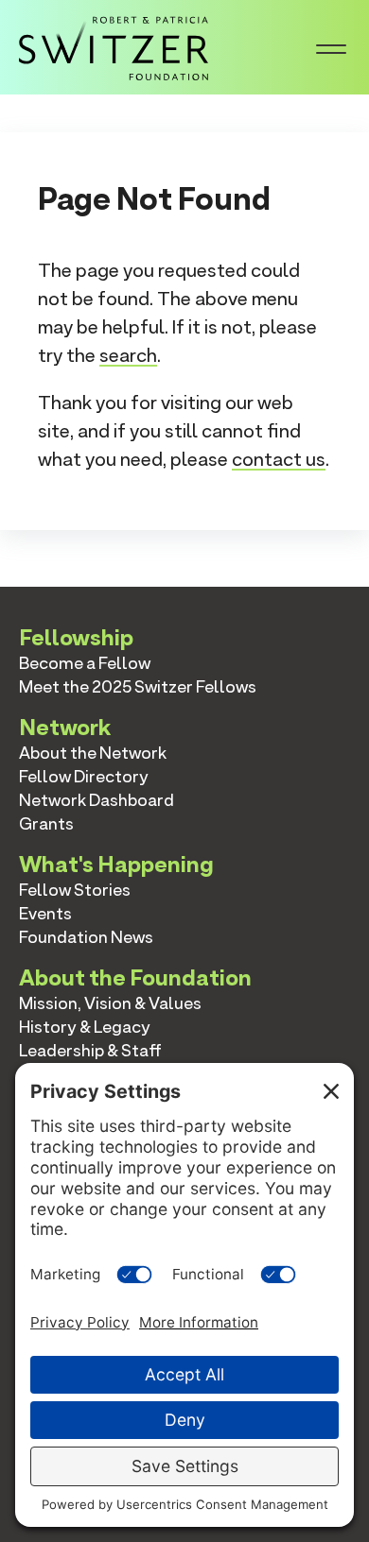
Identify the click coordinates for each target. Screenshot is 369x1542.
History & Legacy (84, 1027)
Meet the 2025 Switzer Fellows (137, 686)
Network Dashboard (96, 800)
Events (45, 913)
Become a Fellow (84, 663)
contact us (278, 459)
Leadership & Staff (90, 1050)
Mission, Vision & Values (110, 1003)
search (128, 355)
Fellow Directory (84, 776)
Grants (46, 823)
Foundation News (86, 937)
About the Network (93, 752)
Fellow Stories (75, 890)
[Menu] (331, 47)
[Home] (113, 45)
